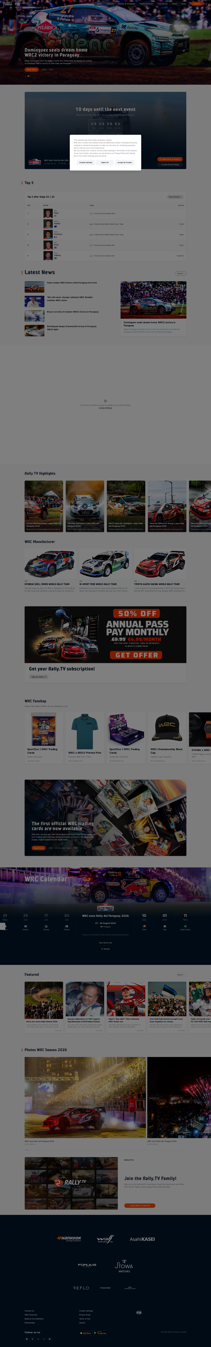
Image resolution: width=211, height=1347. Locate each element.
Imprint (132, 153)
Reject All (104, 162)
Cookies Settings (85, 162)
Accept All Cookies (125, 162)
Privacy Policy (119, 153)
